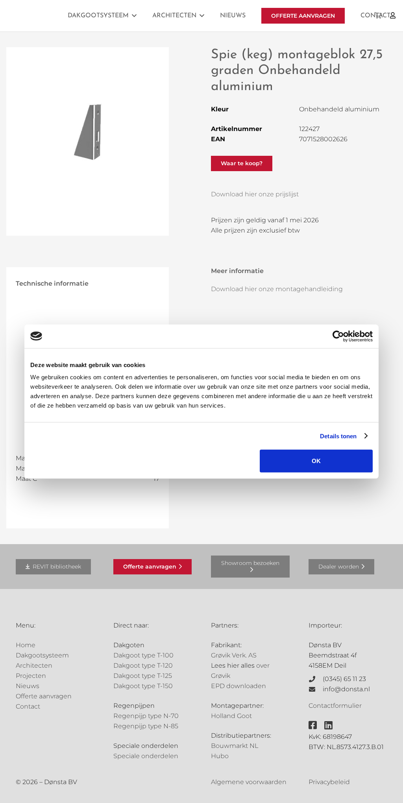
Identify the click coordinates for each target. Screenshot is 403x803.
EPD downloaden (238, 686)
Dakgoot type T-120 (143, 665)
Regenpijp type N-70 (146, 716)
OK (316, 461)
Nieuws (27, 686)
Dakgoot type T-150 (143, 686)
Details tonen (338, 435)
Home (25, 645)
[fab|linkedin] (328, 725)
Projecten (31, 675)
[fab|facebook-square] (313, 725)
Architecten (34, 665)
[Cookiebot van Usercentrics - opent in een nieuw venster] (338, 336)
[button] (134, 15)
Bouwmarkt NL (234, 745)
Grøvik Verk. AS (234, 655)
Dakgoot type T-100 (143, 655)
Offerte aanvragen (44, 696)
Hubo (220, 756)
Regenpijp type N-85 (145, 726)
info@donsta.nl (346, 689)
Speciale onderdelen (145, 756)
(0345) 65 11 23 (344, 679)
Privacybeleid (329, 782)
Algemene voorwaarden (249, 782)
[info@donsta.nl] (316, 689)
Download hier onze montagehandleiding (277, 289)
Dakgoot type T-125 (142, 675)
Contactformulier (335, 705)
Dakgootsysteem (42, 655)
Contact (28, 706)
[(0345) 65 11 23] (316, 679)
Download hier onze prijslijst (255, 194)
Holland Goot (231, 716)
